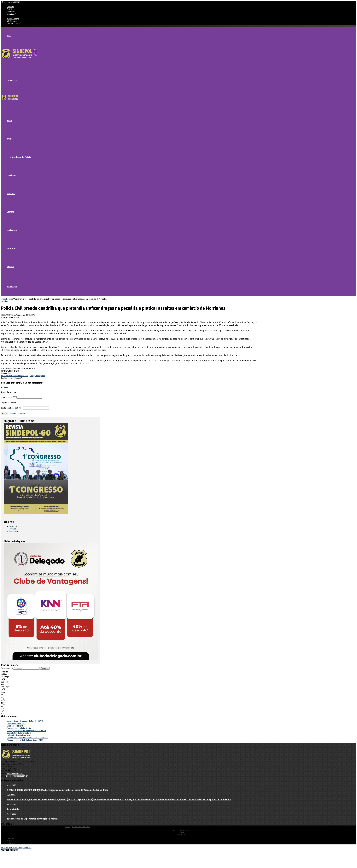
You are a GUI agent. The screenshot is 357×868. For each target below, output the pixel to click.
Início (9, 120)
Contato (10, 212)
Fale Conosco (12, 21)
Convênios (11, 175)
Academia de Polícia (21, 157)
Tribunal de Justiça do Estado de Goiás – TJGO (25, 740)
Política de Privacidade (181, 830)
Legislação (12, 230)
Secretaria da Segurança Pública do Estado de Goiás (27, 738)
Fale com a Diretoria (14, 23)
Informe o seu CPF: (8, 397)
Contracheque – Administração (19, 728)
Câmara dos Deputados (16, 723)
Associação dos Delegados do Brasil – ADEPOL (25, 721)
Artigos (10, 139)
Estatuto (11, 248)
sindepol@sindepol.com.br (17, 776)
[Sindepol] (19, 59)
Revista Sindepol (13, 19)
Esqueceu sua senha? (17, 413)
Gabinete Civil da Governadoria (19, 733)
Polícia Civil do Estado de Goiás (19, 735)
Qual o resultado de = (12, 408)
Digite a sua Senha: (8, 402)
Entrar (4, 413)
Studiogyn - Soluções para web (77, 826)
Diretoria (11, 193)
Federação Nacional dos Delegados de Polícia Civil (26, 730)
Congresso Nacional (15, 726)
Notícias (9, 299)
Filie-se (10, 266)
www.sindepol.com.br (15, 773)
